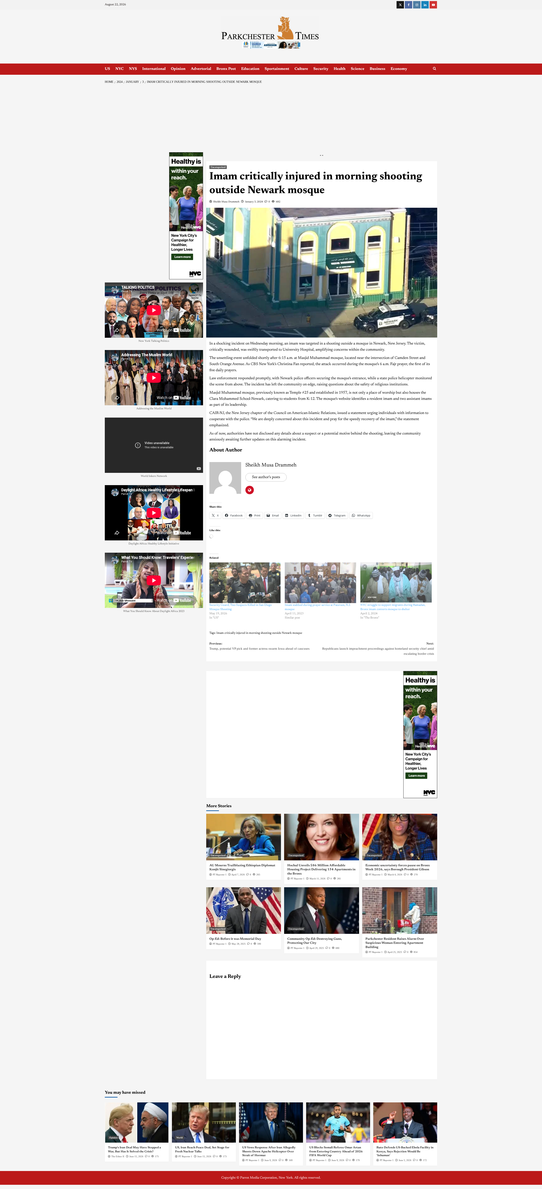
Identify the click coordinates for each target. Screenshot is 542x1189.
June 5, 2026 (405, 1160)
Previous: (259, 646)
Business (377, 69)
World (179, 1137)
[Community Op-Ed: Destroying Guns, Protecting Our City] (321, 910)
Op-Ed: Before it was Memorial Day (235, 939)
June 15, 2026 (136, 1156)
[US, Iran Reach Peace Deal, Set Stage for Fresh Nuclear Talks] (204, 1122)
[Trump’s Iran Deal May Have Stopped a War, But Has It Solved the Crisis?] (137, 1122)
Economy (399, 69)
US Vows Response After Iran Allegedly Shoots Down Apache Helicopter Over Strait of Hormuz (269, 1151)
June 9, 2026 (270, 1160)
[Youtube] (433, 4)
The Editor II (117, 1156)
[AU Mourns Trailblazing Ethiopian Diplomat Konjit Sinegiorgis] (243, 837)
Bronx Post (226, 69)
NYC (119, 69)
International (154, 69)
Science (357, 69)
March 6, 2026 (395, 874)
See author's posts (266, 477)
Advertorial (201, 69)
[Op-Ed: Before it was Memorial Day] (243, 910)
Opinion (178, 69)
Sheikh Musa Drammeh (226, 202)
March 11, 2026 (317, 878)
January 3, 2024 (254, 202)
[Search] (434, 68)
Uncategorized (218, 167)
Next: (378, 648)
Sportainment (277, 69)
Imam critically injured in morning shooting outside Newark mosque (259, 633)
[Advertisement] (271, 118)
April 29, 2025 (316, 948)
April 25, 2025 (394, 952)
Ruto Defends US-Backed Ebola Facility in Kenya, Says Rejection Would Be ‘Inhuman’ (405, 1151)
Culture (301, 69)
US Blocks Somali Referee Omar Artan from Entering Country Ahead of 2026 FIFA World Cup (336, 1151)
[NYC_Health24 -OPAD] (420, 734)
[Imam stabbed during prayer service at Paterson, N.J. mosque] (320, 582)
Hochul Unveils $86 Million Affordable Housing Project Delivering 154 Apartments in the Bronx (321, 869)
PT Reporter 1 (220, 874)
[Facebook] (408, 4)
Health (340, 69)
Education (250, 69)
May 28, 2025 (239, 944)
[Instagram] (416, 4)
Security (320, 69)
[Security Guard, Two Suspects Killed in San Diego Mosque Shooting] (245, 582)
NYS (133, 69)
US (107, 69)
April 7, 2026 (238, 874)
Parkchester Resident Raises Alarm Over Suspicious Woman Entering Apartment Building (394, 943)
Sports (314, 1137)
